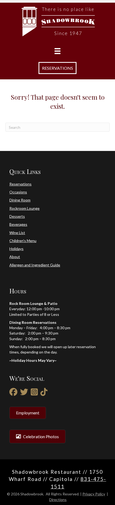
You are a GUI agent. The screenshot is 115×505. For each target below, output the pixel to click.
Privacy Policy (93, 494)
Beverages (18, 224)
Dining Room (19, 200)
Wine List (17, 232)
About (14, 256)
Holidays (16, 248)
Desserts (17, 216)
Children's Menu (22, 240)
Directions (58, 499)
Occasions (18, 192)
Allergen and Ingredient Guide (34, 265)
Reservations (20, 184)
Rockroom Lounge (24, 208)
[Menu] (57, 51)
